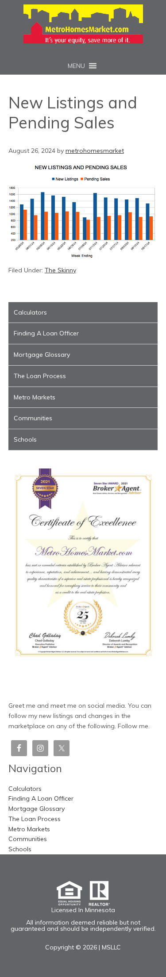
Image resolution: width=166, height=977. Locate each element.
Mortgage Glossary (42, 355)
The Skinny (60, 270)
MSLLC (111, 947)
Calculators (30, 312)
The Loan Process (40, 376)
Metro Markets (34, 397)
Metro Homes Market (83, 24)
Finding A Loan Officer (46, 333)
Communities (33, 418)
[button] (76, 66)
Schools (25, 439)
